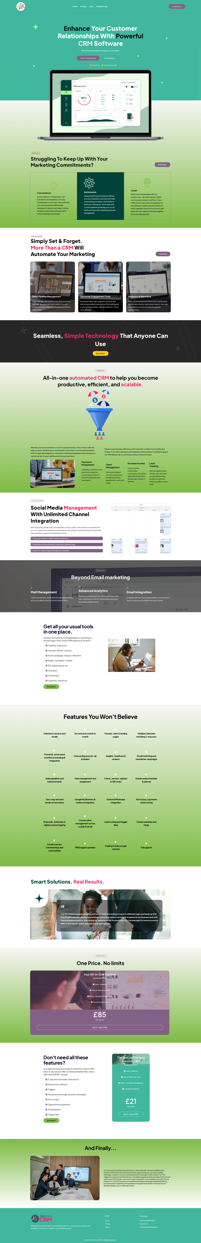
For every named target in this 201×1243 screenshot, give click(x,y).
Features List (144, 1224)
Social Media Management (148, 1227)
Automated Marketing (147, 1220)
